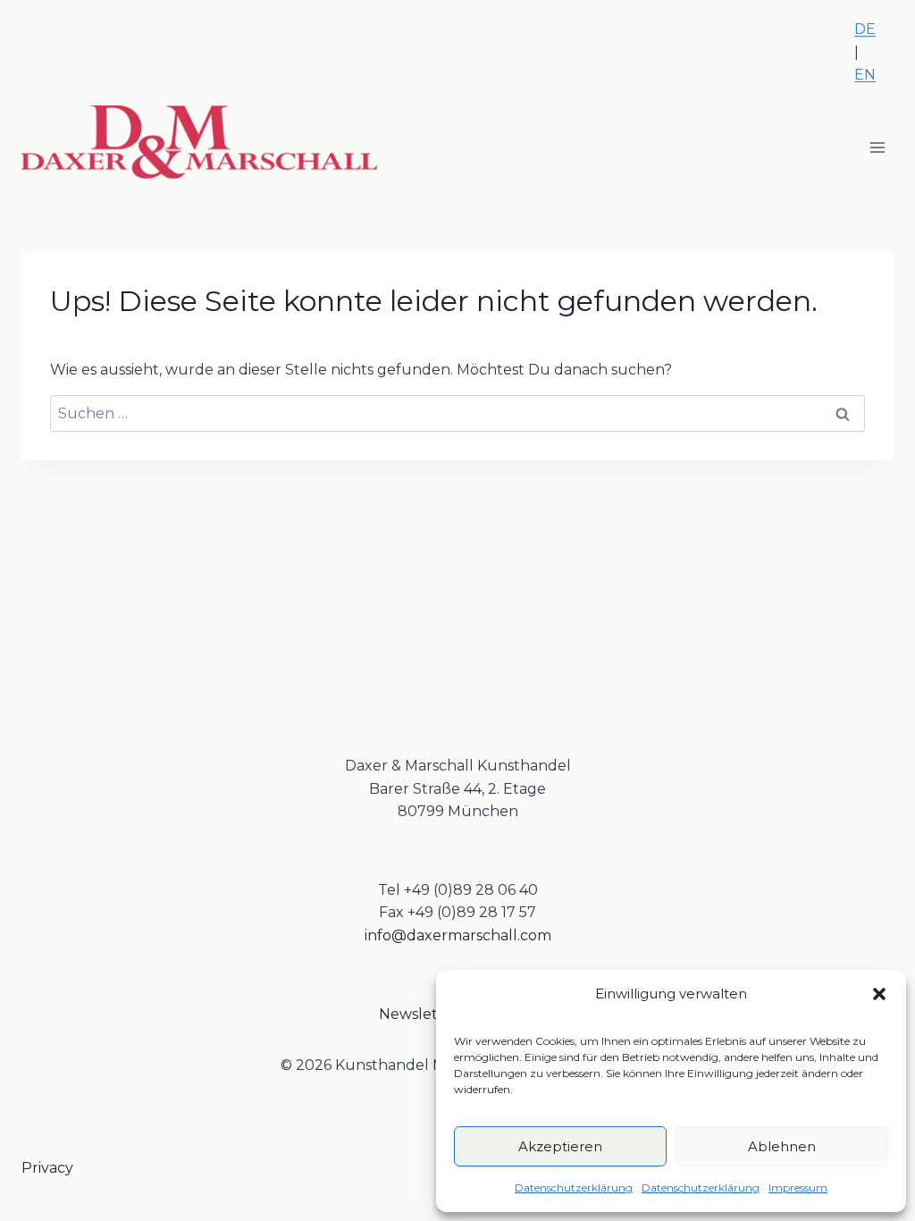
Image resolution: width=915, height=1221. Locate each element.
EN (865, 74)
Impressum (797, 1187)
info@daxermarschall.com (458, 935)
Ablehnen (782, 1146)
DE (865, 29)
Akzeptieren (560, 1146)
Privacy (47, 1167)
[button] (879, 994)
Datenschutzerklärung (574, 1187)
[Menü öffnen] (877, 147)
